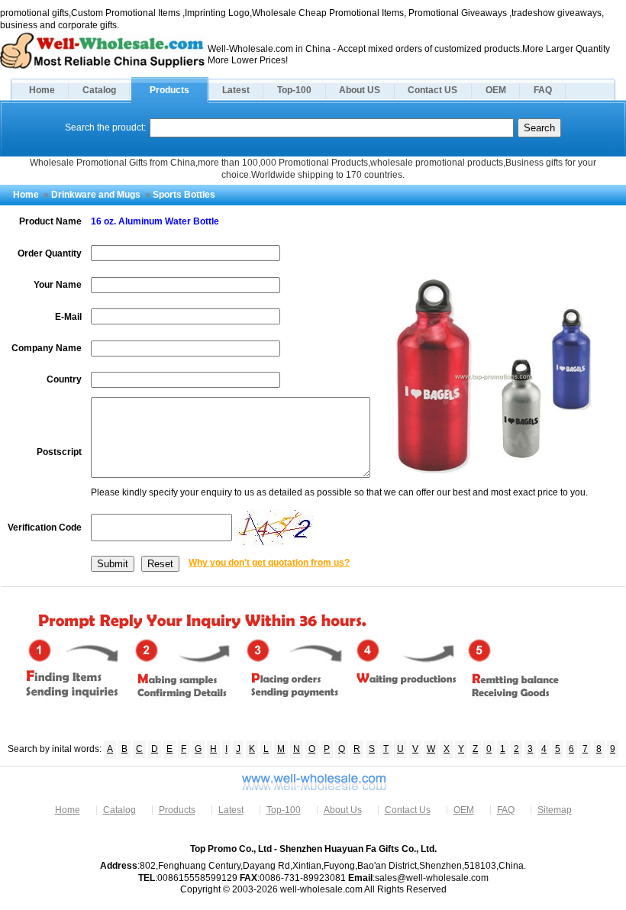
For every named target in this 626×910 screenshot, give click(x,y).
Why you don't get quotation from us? (269, 562)
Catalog (99, 90)
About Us (343, 810)
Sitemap (554, 810)
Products (169, 90)
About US (359, 90)
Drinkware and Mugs (95, 194)
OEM (496, 90)
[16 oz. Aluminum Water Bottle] (493, 471)
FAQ (543, 90)
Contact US (432, 90)
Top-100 (294, 90)
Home (42, 90)
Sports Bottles (184, 194)
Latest (236, 90)
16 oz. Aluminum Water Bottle (155, 221)
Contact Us (408, 810)
